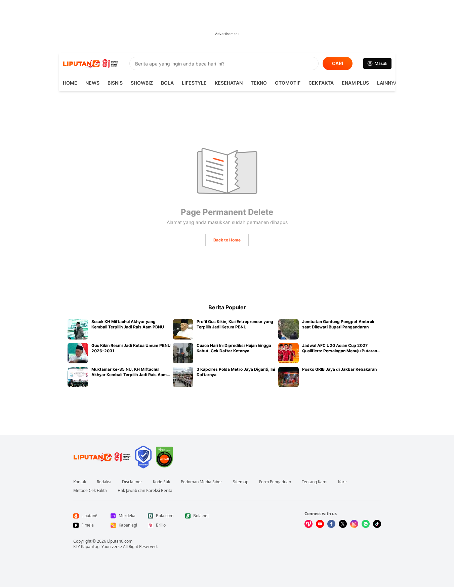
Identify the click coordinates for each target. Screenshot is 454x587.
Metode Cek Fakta (90, 490)
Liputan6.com (119, 541)
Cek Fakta (321, 83)
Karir (342, 482)
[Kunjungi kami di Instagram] (354, 524)
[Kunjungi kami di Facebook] (331, 524)
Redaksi (104, 482)
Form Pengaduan (275, 482)
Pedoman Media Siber (201, 482)
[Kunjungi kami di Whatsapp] (366, 524)
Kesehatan (229, 83)
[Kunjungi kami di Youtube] (320, 524)
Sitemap (240, 482)
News (92, 83)
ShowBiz (142, 83)
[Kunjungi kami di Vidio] (308, 524)
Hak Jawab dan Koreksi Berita (145, 490)
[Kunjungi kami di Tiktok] (377, 524)
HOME (70, 83)
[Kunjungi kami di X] (343, 524)
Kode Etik (161, 482)
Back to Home (227, 239)
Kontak (79, 482)
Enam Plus (355, 83)
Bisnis (115, 83)
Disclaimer (132, 482)
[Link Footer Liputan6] (102, 457)
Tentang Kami (314, 482)
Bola (167, 83)
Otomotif (287, 83)
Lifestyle (194, 83)
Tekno (259, 83)
